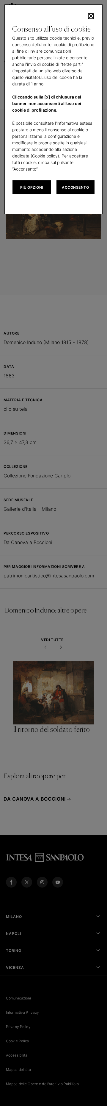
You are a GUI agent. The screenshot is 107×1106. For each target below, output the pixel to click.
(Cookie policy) (45, 155)
